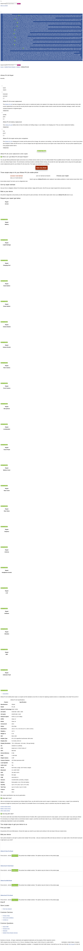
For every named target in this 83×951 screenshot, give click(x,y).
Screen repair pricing (5, 806)
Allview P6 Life (8, 104)
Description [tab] (5, 693)
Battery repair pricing (5, 808)
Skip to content (4, 5)
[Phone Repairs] (6, 9)
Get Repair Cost (15, 855)
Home (1, 67)
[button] (1, 1)
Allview (18, 67)
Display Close (5, 110)
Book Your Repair (41, 150)
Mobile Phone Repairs (10, 67)
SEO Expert (71, 944)
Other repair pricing (5, 810)
